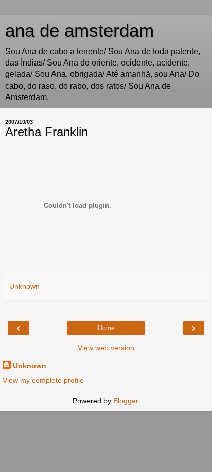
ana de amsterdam (79, 30)
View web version (106, 348)
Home (106, 328)
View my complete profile (43, 380)
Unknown (29, 366)
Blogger (125, 401)
